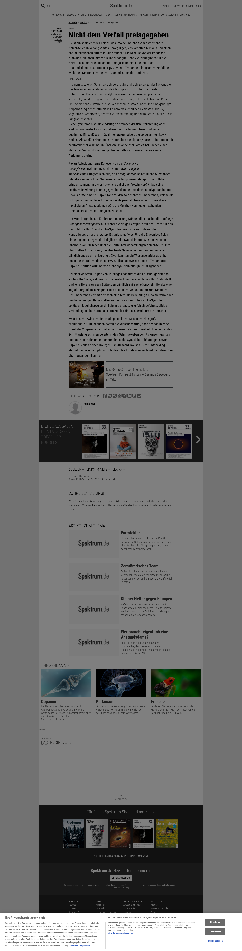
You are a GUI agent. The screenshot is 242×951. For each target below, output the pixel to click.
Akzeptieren (215, 922)
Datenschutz (74, 945)
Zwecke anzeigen (215, 941)
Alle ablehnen (215, 931)
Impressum (85, 945)
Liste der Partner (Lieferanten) (120, 933)
